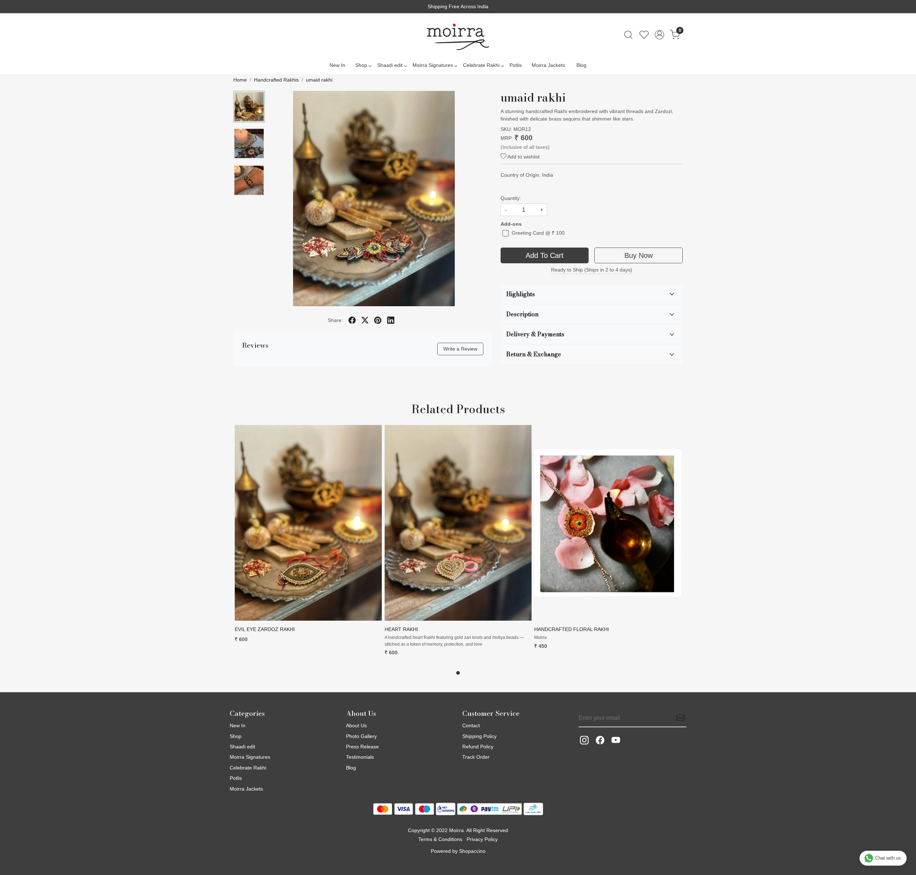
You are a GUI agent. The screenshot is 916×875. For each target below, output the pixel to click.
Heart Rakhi (401, 629)
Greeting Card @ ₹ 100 (538, 233)
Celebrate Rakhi (481, 65)
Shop (361, 65)
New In (337, 65)
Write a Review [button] (460, 349)
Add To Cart (545, 255)
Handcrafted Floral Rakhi (571, 629)
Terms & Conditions (440, 839)
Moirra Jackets (548, 65)
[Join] (678, 718)
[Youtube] (616, 740)
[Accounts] (659, 34)
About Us (356, 725)
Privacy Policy (482, 839)
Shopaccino (472, 851)
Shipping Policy (479, 736)
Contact (471, 725)
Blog (581, 65)
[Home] (458, 35)
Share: (335, 320)
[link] (628, 35)
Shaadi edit (390, 65)
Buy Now (638, 255)
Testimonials (360, 757)
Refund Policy (477, 746)
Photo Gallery (361, 736)
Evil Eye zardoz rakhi (265, 629)
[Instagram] (584, 740)
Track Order (475, 757)
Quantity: (511, 198)
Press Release (362, 746)
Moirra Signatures (433, 65)
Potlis (516, 65)
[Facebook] (600, 740)
